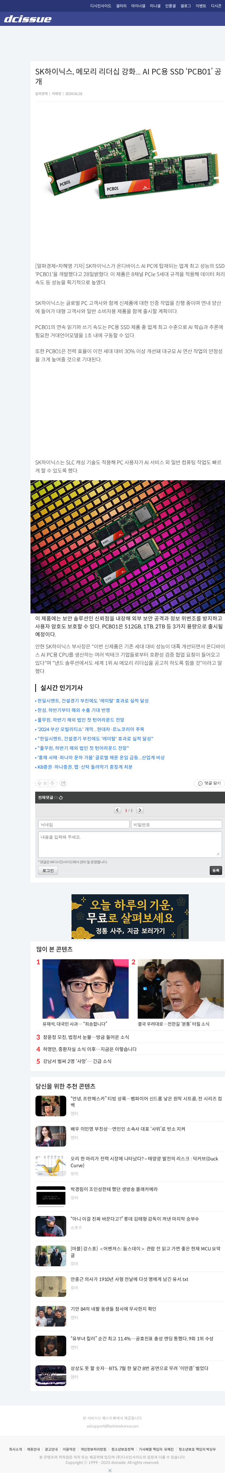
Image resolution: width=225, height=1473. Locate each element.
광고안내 (51, 1449)
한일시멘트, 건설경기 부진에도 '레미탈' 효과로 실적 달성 (93, 701)
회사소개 (15, 1449)
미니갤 (155, 6)
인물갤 (170, 6)
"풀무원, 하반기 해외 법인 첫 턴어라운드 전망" (83, 748)
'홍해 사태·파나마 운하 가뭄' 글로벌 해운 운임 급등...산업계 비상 (101, 757)
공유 (63, 783)
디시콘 (216, 6)
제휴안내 (33, 1449)
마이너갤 (138, 6)
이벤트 (201, 6)
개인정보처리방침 (93, 1449)
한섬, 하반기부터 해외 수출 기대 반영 (74, 710)
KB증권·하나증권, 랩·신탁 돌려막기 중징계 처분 (85, 767)
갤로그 (185, 6)
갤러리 (121, 6)
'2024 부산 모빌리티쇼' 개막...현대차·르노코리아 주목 (91, 729)
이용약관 (69, 1449)
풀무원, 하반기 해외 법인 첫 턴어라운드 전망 (81, 720)
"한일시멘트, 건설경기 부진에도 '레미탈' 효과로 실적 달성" (96, 739)
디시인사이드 (100, 6)
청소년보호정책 (122, 1449)
